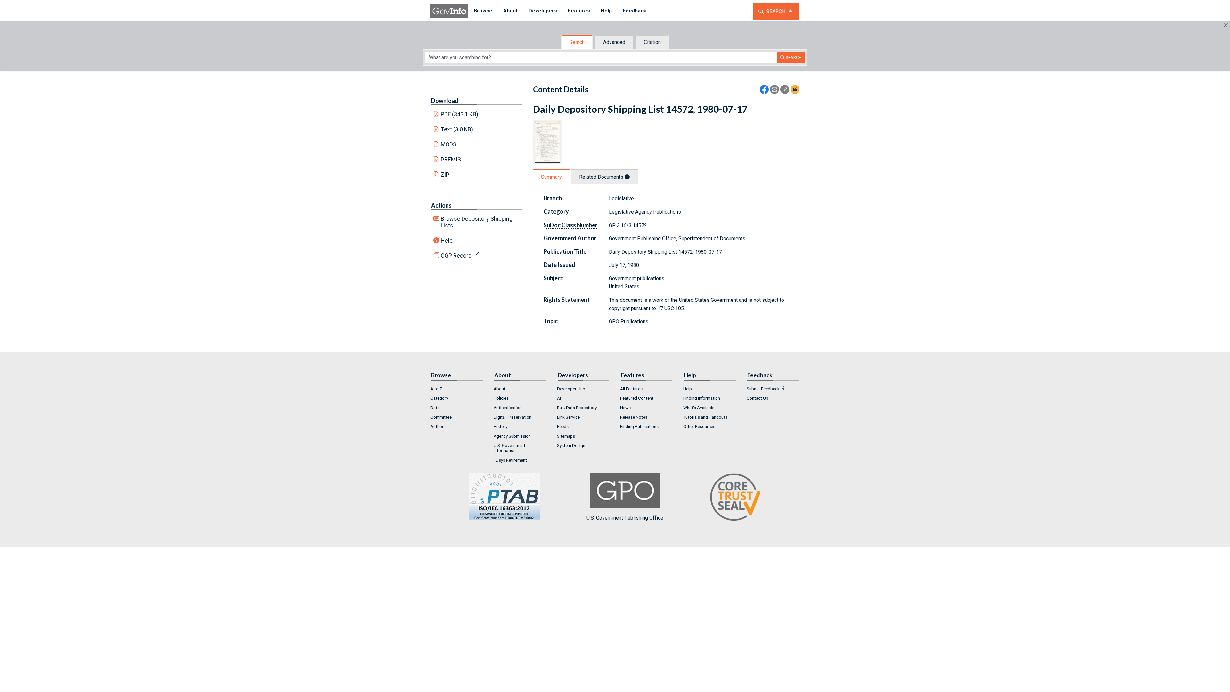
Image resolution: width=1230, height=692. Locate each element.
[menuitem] (483, 11)
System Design (571, 445)
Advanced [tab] (614, 42)
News (625, 407)
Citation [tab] (652, 42)
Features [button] (579, 11)
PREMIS (451, 159)
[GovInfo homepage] (449, 11)
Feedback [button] (634, 11)
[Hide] (1225, 25)
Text (457, 129)
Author (437, 426)
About (499, 388)
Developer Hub (571, 388)
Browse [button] (483, 11)
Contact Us (757, 397)
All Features (631, 388)
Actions (441, 205)
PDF (460, 114)
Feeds (563, 426)
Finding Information (701, 397)
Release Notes (633, 417)
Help (447, 240)
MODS (448, 144)
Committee (441, 417)
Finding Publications (639, 426)
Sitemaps (566, 436)
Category (439, 397)
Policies (501, 397)
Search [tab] (577, 42)
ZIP (445, 174)
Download (444, 100)
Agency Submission (512, 436)
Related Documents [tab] (602, 177)
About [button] (510, 11)
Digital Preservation (512, 417)
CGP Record (456, 255)
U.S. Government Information (509, 448)
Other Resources (699, 426)
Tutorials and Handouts (705, 417)
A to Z (436, 388)
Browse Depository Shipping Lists (476, 222)
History (500, 426)
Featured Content (636, 397)
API (560, 397)
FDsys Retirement (510, 460)
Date (434, 407)
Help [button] (606, 11)
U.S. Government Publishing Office (624, 518)
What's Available (698, 407)
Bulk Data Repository (577, 407)
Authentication (507, 407)
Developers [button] (543, 11)
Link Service (568, 417)
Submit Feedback (763, 388)
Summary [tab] (551, 177)
